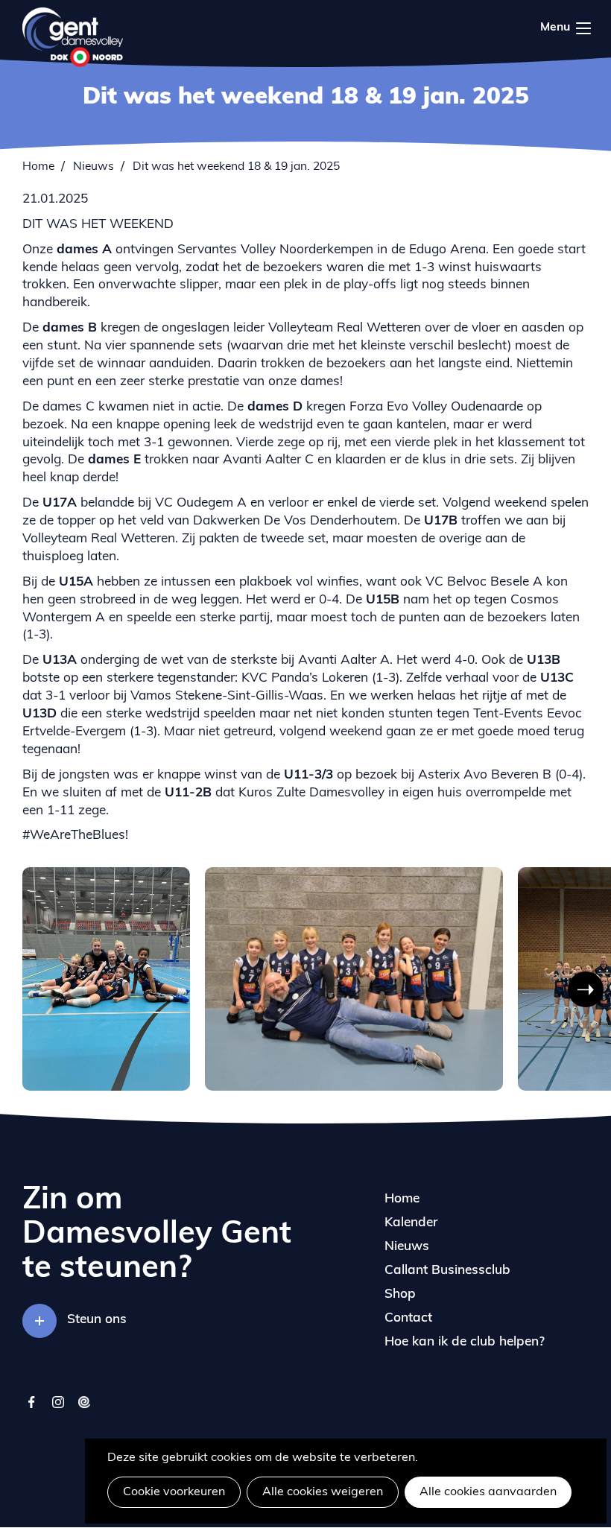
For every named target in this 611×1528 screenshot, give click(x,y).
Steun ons (97, 1319)
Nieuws (93, 167)
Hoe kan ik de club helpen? (464, 1342)
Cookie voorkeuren (174, 1492)
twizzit (84, 1409)
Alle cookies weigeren (322, 1492)
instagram (57, 1409)
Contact (408, 1318)
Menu (566, 26)
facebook (31, 1409)
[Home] (72, 37)
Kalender (411, 1223)
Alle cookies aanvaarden (488, 1492)
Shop (400, 1294)
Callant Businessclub (447, 1270)
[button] (55, 989)
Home (38, 167)
